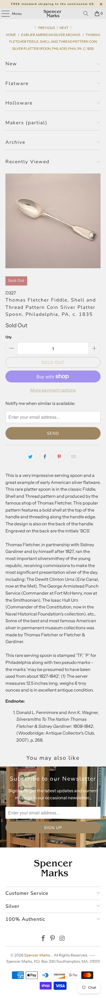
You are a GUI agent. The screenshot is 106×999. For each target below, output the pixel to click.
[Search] (86, 13)
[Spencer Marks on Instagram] (62, 939)
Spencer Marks (37, 955)
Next (64, 28)
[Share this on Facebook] (45, 457)
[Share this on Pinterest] (60, 457)
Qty (8, 337)
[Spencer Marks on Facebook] (43, 939)
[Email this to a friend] (74, 457)
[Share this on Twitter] (31, 457)
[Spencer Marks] (53, 13)
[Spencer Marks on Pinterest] (53, 939)
